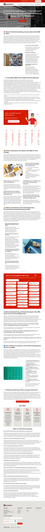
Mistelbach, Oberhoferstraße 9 (10, 286)
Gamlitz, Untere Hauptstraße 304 (21, 286)
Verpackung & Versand (13, 138)
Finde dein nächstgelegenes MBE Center (22, 401)
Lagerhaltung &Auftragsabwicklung (19, 140)
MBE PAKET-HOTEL (22, 20)
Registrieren (20, 523)
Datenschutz (18, 527)
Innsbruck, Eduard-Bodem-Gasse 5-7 (21, 292)
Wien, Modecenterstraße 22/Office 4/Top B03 (33, 283)
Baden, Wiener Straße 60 (10, 296)
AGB (15, 527)
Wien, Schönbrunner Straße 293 (33, 299)
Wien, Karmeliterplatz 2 (22, 306)
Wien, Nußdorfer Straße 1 (34, 295)
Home (5, 6)
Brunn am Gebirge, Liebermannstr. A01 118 (10, 293)
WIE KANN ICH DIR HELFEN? (14, 121)
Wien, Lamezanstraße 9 (33, 304)
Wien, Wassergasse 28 (33, 286)
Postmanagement (6, 136)
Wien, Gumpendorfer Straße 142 (33, 290)
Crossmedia (39, 135)
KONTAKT (31, 1)
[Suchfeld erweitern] (5, 1)
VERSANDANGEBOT (24, 1)
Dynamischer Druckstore (32, 138)
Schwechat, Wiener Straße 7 (11, 290)
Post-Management (9, 6)
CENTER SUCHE (38, 1)
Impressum (12, 527)
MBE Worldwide (7, 527)
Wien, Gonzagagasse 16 (22, 298)
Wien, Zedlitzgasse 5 (22, 303)
